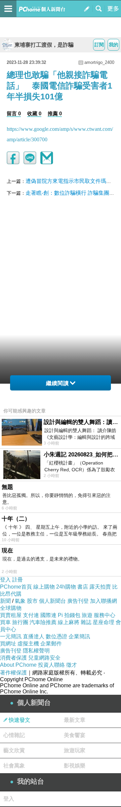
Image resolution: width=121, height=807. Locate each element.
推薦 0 (55, 113)
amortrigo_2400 (99, 62)
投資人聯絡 (51, 665)
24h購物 (66, 587)
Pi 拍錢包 (69, 615)
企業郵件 (51, 643)
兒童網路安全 (44, 658)
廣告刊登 (78, 601)
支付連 (31, 615)
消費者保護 (13, 658)
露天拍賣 (100, 587)
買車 (5, 622)
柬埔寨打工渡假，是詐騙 (44, 45)
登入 (5, 580)
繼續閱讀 (57, 383)
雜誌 (86, 622)
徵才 (71, 665)
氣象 (20, 601)
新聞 (5, 601)
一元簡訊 (11, 636)
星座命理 (103, 622)
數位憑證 (56, 636)
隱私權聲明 (36, 651)
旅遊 (87, 615)
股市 (32, 601)
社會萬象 (14, 765)
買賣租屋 (11, 615)
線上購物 (44, 587)
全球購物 (11, 608)
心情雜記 (14, 735)
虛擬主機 (28, 643)
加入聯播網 (103, 601)
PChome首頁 (16, 587)
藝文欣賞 (14, 750)
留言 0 (14, 113)
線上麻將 (68, 622)
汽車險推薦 (43, 622)
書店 (82, 587)
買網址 (8, 643)
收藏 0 (34, 113)
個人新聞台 (52, 601)
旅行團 (20, 622)
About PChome (18, 665)
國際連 (48, 615)
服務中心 (104, 615)
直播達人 (33, 636)
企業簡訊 (79, 636)
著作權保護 (13, 672)
